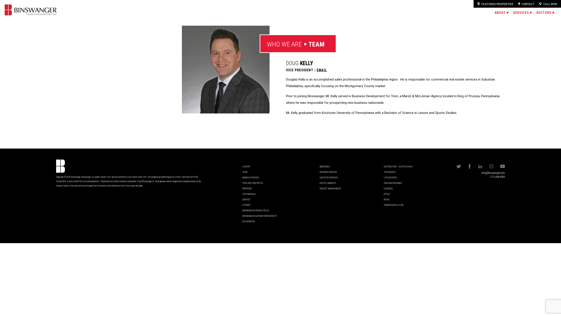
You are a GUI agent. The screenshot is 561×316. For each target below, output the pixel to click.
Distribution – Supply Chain (398, 166)
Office (387, 194)
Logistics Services (328, 177)
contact (528, 4)
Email (322, 70)
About (500, 13)
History (246, 166)
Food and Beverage (393, 183)
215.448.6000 (497, 176)
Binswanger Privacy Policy (255, 210)
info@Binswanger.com (493, 172)
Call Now (550, 4)
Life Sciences (390, 177)
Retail (387, 199)
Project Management (330, 188)
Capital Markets (328, 183)
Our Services (248, 221)
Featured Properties (497, 4)
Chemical (388, 188)
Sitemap (246, 205)
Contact (246, 199)
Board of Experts (250, 177)
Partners (247, 188)
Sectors (544, 13)
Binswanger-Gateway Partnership (259, 216)
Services (521, 13)
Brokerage (325, 166)
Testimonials (249, 194)
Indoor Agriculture (393, 205)
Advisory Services (328, 172)
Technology (390, 172)
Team (244, 172)
